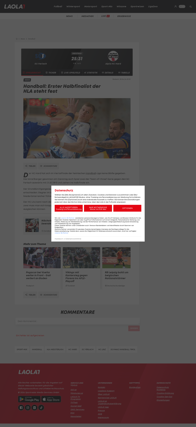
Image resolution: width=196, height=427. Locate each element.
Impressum (59, 238)
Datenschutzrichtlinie (73, 238)
